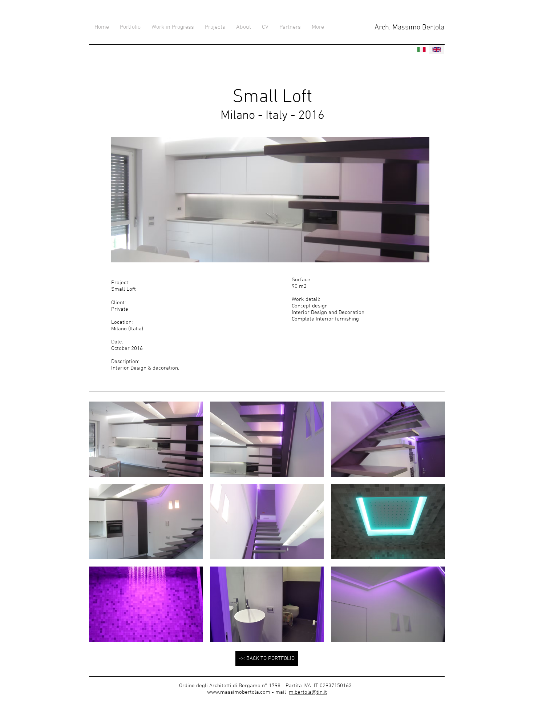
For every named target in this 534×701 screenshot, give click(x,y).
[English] (437, 49)
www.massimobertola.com (238, 692)
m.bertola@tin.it (308, 692)
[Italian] (421, 49)
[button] (146, 439)
